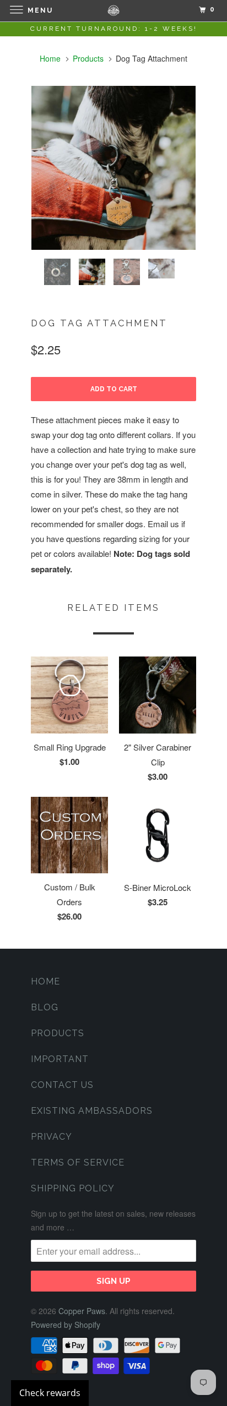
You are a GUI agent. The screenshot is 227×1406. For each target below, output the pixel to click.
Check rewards (49, 1393)
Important (60, 1059)
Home (45, 981)
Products (88, 58)
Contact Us (62, 1085)
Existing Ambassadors (92, 1111)
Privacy (51, 1136)
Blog (44, 1007)
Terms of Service (78, 1162)
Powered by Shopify (65, 1324)
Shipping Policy (73, 1188)
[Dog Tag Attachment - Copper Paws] (113, 167)
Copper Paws (81, 1310)
